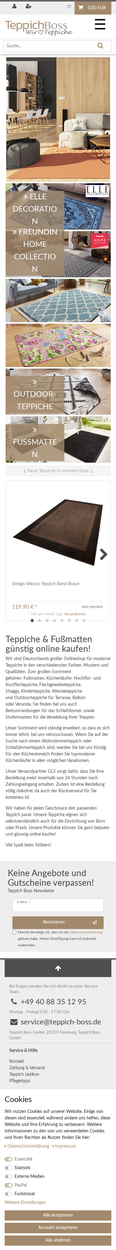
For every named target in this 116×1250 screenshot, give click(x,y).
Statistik (22, 1168)
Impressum (65, 1146)
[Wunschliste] (69, 7)
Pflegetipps (19, 1081)
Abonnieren (54, 922)
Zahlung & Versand (27, 1068)
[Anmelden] (15, 7)
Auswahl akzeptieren (58, 1228)
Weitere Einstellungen (25, 1202)
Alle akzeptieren (58, 1215)
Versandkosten (75, 614)
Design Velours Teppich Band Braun (45, 584)
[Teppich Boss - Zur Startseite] (39, 26)
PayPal (21, 1185)
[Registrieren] (29, 7)
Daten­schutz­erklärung (28, 1146)
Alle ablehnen (58, 1240)
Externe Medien (30, 1176)
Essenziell (23, 1159)
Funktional (25, 1194)
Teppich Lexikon (24, 1074)
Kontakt (16, 1061)
